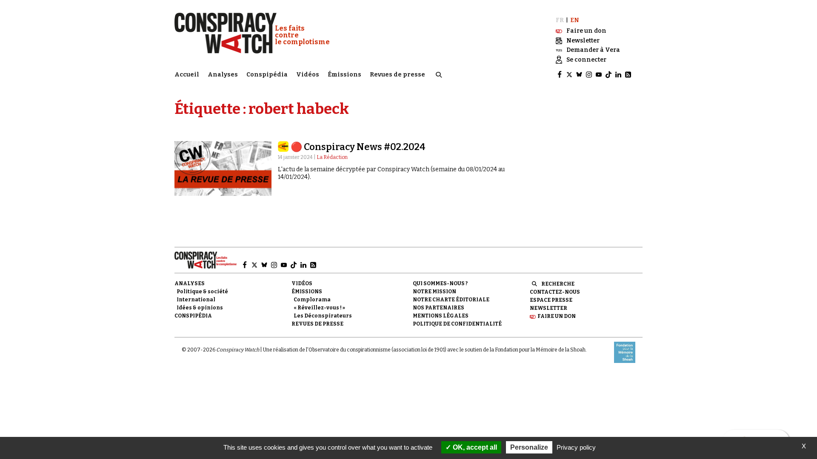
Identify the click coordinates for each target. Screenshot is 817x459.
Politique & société (202, 292)
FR (560, 20)
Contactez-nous (555, 292)
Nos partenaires (438, 308)
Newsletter (548, 308)
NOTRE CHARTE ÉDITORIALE (451, 300)
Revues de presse (397, 74)
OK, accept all (474, 447)
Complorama (312, 300)
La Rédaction (332, 157)
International (196, 300)
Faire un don (556, 316)
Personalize (529, 447)
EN (574, 20)
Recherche (557, 284)
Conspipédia (267, 74)
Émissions (344, 74)
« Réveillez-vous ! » (319, 308)
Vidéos (307, 74)
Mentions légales (440, 316)
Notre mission (434, 292)
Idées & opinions (200, 308)
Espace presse (551, 300)
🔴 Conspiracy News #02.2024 (358, 147)
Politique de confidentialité (457, 324)
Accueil (186, 74)
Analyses (223, 74)
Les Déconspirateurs (323, 316)
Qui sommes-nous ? (440, 283)
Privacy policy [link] (576, 447)
